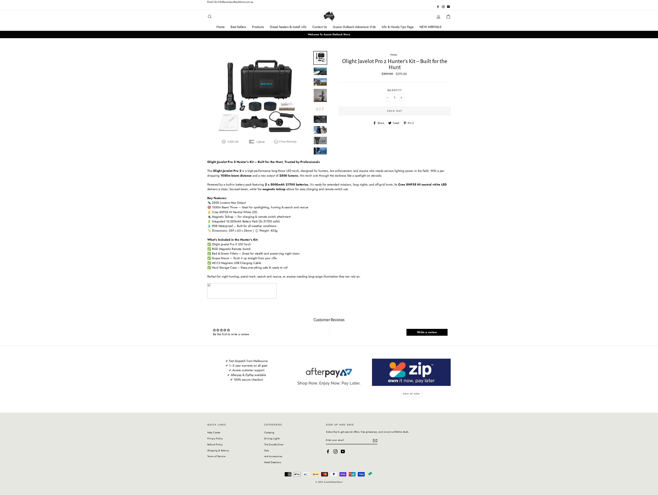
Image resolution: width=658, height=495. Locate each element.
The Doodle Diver (274, 444)
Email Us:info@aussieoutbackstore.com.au (230, 2)
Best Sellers (238, 27)
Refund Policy (215, 444)
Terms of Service (216, 456)
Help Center (214, 432)
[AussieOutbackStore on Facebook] (328, 451)
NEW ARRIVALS (431, 27)
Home (220, 27)
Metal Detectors (272, 462)
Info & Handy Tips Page (397, 27)
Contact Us (319, 27)
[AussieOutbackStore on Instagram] (335, 451)
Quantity (394, 90)
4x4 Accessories (273, 456)
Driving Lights (272, 438)
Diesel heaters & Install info (288, 27)
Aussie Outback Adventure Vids (354, 27)
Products (258, 27)
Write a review (427, 332)
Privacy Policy (215, 438)
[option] (329, 34)
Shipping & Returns (218, 450)
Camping (269, 432)
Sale (266, 450)
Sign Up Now (411, 393)
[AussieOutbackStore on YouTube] (343, 451)
